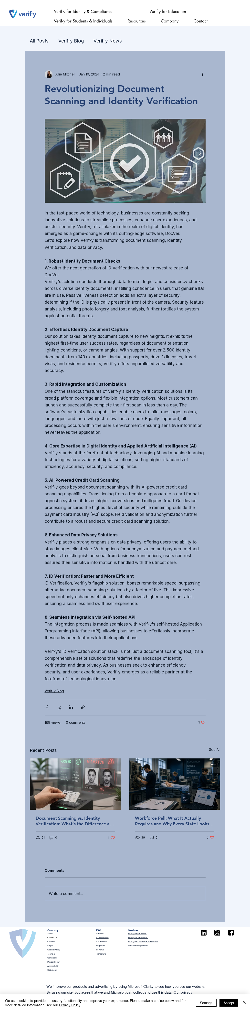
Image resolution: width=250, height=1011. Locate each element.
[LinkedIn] (204, 933)
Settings (206, 1002)
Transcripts (101, 954)
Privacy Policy (53, 962)
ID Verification (102, 937)
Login (50, 945)
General (100, 933)
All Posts (39, 41)
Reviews (100, 949)
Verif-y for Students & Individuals (143, 941)
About (50, 933)
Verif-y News (108, 41)
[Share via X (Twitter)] (59, 707)
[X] (217, 933)
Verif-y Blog (71, 41)
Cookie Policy (53, 949)
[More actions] (203, 74)
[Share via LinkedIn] (71, 707)
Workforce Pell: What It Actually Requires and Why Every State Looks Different (172, 821)
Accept (229, 1002)
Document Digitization (138, 945)
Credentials (101, 941)
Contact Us (52, 937)
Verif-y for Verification (138, 937)
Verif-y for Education (137, 933)
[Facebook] (231, 933)
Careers (51, 941)
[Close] (244, 1002)
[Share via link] (83, 707)
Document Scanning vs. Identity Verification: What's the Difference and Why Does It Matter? (75, 821)
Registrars (100, 945)
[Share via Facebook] (47, 707)
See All (214, 749)
